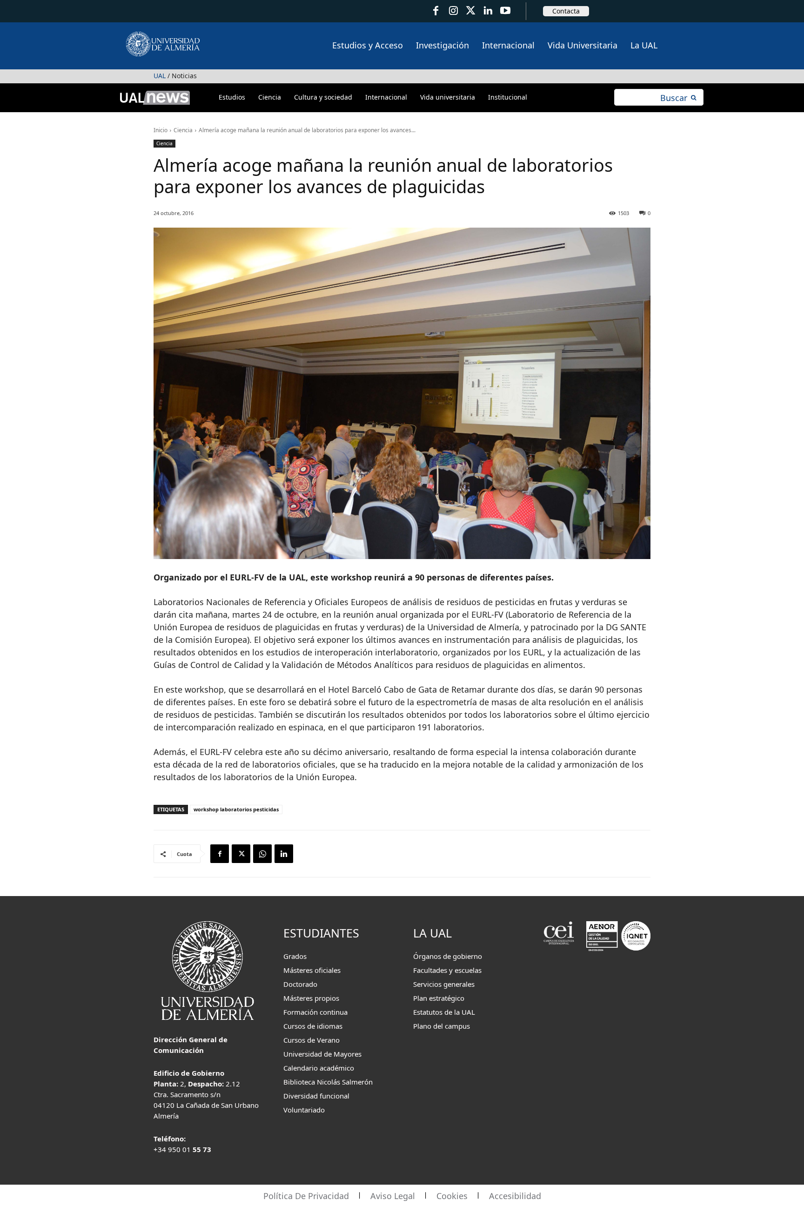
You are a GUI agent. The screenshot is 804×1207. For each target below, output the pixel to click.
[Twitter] (470, 11)
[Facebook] (435, 11)
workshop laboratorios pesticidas (236, 809)
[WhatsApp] (262, 853)
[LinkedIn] (487, 11)
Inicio (161, 130)
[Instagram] (453, 11)
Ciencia (183, 130)
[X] (241, 853)
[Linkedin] (284, 853)
